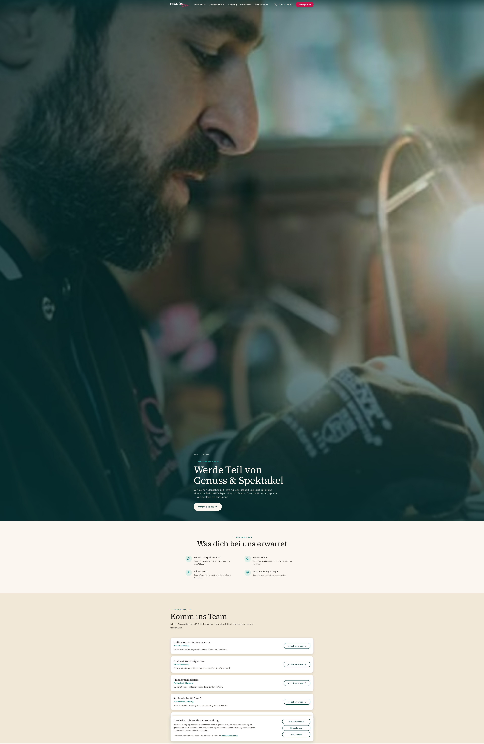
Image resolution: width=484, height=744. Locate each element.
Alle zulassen (296, 734)
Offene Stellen (206, 506)
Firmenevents (215, 4)
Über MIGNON (261, 4)
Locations (198, 4)
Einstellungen (296, 728)
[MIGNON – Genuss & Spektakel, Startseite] (179, 4)
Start (196, 454)
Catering (232, 4)
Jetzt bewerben (295, 646)
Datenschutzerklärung (230, 735)
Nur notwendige (296, 721)
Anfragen (303, 4)
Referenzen (245, 4)
